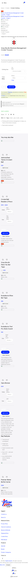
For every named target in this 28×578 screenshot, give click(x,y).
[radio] (18, 67)
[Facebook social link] (6, 114)
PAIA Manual (4, 539)
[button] (5, 487)
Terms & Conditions (6, 527)
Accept (8, 564)
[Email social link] (11, 114)
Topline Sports (8, 560)
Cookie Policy (4, 536)
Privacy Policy (4, 523)
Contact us (4, 514)
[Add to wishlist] (7, 380)
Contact (3, 95)
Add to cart (11, 86)
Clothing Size (5, 69)
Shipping (10, 92)
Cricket (7, 8)
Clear (12, 80)
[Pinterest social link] (14, 114)
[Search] (26, 2)
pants (21, 118)
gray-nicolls (16, 118)
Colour (3, 77)
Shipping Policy (5, 533)
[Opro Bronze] (7, 371)
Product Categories (6, 552)
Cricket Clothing (15, 8)
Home (2, 8)
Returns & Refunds (5, 530)
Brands (2, 549)
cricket (11, 118)
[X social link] (8, 114)
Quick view (3, 380)
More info (2, 565)
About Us (3, 517)
